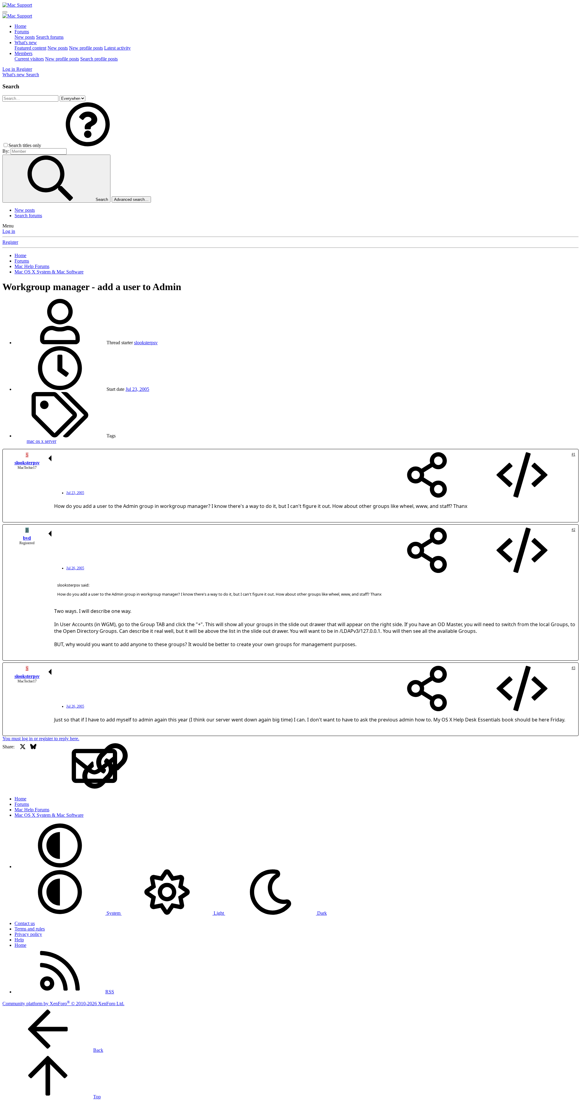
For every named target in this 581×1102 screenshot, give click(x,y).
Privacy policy (28, 934)
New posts (25, 37)
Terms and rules (30, 928)
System (113, 913)
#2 (573, 530)
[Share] (426, 475)
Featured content (30, 48)
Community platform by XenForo (63, 1003)
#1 (573, 454)
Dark (321, 913)
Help (19, 939)
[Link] (65, 766)
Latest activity (117, 48)
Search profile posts (99, 58)
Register (10, 242)
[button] (87, 145)
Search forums (50, 37)
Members (23, 53)
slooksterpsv (146, 342)
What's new (26, 42)
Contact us (25, 923)
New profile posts (86, 48)
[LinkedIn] (44, 766)
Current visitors (29, 58)
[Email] (54, 766)
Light (218, 913)
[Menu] (4, 12)
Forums (22, 31)
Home (20, 26)
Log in (8, 231)
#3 (573, 668)
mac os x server (41, 441)
